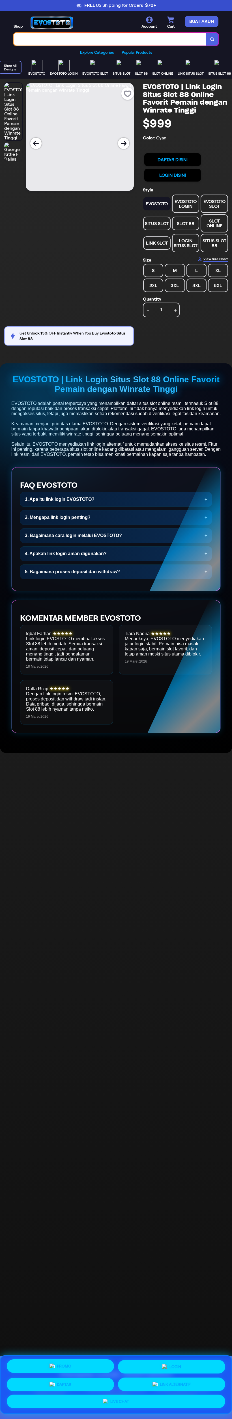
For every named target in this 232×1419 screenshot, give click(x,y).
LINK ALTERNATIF (175, 1382)
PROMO (64, 1366)
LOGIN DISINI (172, 175)
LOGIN (175, 1365)
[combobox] (110, 39)
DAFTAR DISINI (173, 159)
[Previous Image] (36, 143)
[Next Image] (123, 143)
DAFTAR (64, 1382)
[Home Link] (52, 22)
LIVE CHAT (119, 1400)
